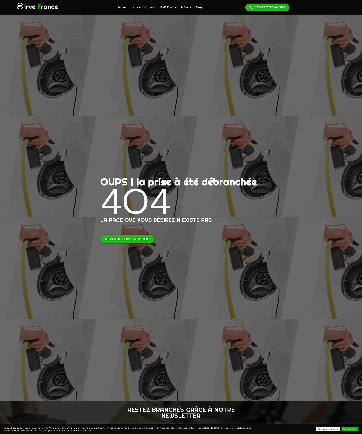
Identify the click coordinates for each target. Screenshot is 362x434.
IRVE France (168, 7)
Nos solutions (143, 7)
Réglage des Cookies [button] (328, 429)
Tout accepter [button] (350, 429)
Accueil (123, 7)
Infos (184, 7)
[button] (144, 7)
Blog (199, 7)
